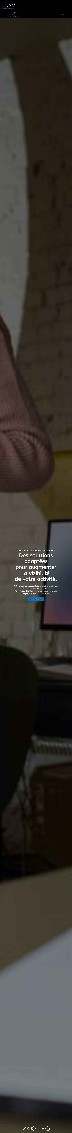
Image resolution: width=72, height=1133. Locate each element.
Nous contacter (36, 599)
